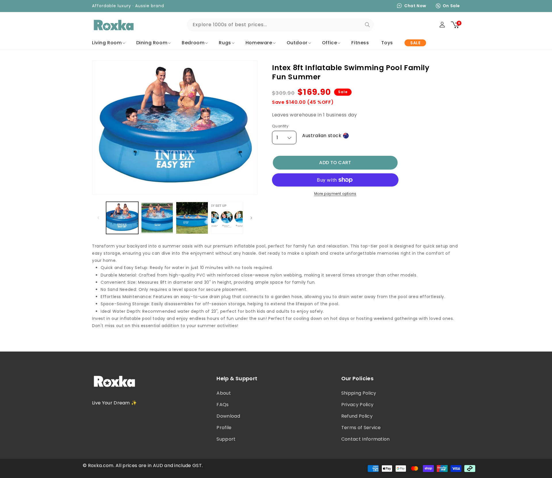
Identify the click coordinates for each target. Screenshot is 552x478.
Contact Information (365, 439)
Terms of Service (361, 427)
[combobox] (280, 24)
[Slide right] (251, 218)
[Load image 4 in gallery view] (227, 218)
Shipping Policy (358, 393)
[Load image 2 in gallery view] (157, 218)
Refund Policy (357, 416)
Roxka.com (101, 465)
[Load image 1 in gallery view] (122, 218)
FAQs (222, 404)
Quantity (280, 126)
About (223, 393)
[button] (108, 43)
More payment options (335, 193)
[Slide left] (98, 218)
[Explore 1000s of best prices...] (367, 24)
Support (225, 439)
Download (228, 416)
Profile (223, 427)
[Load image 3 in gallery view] (192, 218)
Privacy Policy (357, 404)
